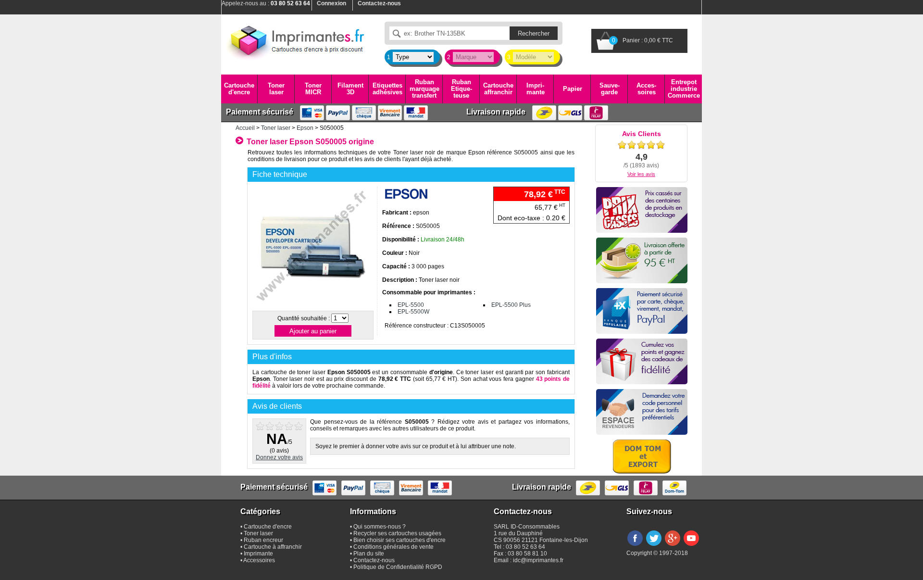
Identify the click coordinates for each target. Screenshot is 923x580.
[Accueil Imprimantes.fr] (295, 41)
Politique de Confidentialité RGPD (397, 567)
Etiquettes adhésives (387, 89)
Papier (572, 88)
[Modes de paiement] (641, 311)
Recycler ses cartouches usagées (397, 533)
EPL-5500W (413, 311)
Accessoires (646, 89)
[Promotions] (641, 210)
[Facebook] (635, 546)
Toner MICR (313, 89)
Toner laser (276, 89)
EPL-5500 (411, 305)
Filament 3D (350, 89)
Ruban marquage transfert (424, 89)
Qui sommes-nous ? (379, 526)
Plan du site (368, 553)
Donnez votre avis (279, 457)
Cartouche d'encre (239, 89)
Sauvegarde (609, 89)
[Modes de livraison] (641, 260)
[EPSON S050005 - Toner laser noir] (312, 305)
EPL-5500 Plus (511, 305)
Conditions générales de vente (393, 546)
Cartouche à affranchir (273, 546)
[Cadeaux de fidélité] (641, 361)
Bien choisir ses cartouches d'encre (399, 540)
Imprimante (535, 89)
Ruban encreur (263, 540)
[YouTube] (691, 546)
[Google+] (672, 546)
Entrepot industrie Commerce (684, 89)
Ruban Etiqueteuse (461, 89)
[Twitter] (653, 546)
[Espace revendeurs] (641, 412)
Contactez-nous (374, 560)
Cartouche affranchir (498, 89)
